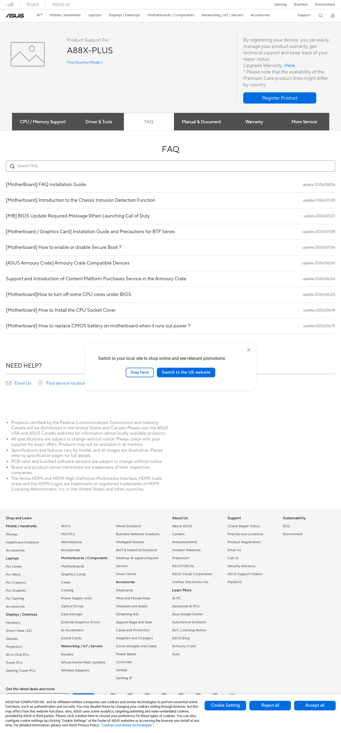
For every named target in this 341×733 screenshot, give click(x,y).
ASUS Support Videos (245, 574)
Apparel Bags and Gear (134, 622)
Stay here (140, 372)
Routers (67, 654)
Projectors (14, 647)
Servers (122, 566)
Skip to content (9, 16)
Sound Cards (71, 638)
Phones (12, 534)
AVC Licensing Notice (189, 630)
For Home (14, 567)
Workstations (71, 542)
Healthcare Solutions (22, 542)
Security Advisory (241, 566)
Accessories (15, 550)
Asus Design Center (187, 614)
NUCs (66, 526)
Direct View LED (19, 631)
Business (301, 4)
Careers (178, 534)
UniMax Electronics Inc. (190, 582)
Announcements (184, 542)
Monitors (13, 623)
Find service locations (67, 383)
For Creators (16, 582)
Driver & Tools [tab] (99, 122)
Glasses (12, 639)
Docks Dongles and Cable (136, 646)
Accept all (314, 705)
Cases (66, 582)
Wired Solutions (128, 526)
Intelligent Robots (130, 542)
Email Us (22, 383)
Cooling (67, 590)
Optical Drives (72, 606)
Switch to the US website (186, 372)
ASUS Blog (181, 638)
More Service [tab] (304, 122)
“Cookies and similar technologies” (127, 725)
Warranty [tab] (254, 122)
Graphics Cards (73, 574)
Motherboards (72, 566)
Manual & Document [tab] (201, 122)
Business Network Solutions (138, 534)
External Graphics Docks (80, 622)
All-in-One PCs (17, 655)
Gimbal (121, 670)
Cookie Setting (225, 705)
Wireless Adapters (75, 670)
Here (289, 66)
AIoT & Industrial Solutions (136, 550)
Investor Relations (186, 550)
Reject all (270, 705)
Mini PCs (68, 534)
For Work (13, 575)
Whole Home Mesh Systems (83, 662)
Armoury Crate (184, 646)
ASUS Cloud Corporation (192, 574)
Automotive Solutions (189, 622)
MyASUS (235, 582)
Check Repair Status (244, 526)
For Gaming (15, 598)
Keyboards (124, 590)
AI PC (176, 598)
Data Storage (71, 614)
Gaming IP (124, 678)
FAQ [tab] (148, 122)
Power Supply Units (76, 598)
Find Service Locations (245, 534)
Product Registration (244, 542)
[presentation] (9, 383)
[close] (249, 350)
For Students (16, 590)
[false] (279, 98)
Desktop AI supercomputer (137, 558)
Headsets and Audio (132, 606)
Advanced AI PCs (186, 606)
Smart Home (126, 574)
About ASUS (182, 526)
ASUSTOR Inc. (183, 566)
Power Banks (126, 654)
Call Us (233, 558)
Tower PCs (14, 663)
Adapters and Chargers (134, 638)
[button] (280, 4)
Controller (124, 662)
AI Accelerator (72, 630)
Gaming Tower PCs (21, 671)
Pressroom (180, 558)
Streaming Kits (127, 614)
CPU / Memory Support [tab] (43, 122)
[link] (15, 16)
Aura (176, 654)
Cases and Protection (133, 630)
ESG (286, 526)
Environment (325, 4)
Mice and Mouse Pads (133, 598)
